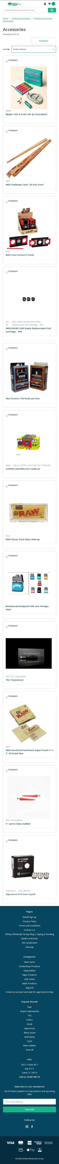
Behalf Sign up (29, 917)
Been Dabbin (29, 1045)
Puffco (29, 1019)
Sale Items (29, 979)
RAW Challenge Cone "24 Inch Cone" (25, 184)
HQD (29, 1041)
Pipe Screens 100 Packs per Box (23, 398)
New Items (29, 962)
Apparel (29, 987)
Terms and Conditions (29, 925)
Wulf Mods (29, 1036)
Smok (29, 1024)
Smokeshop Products (29, 966)
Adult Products (29, 983)
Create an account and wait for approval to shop (29, 991)
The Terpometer (15, 679)
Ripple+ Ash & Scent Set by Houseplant (26, 114)
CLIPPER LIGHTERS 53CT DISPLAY (23, 468)
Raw (29, 1006)
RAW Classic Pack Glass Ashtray (23, 539)
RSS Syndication (29, 942)
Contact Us (29, 929)
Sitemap (29, 947)
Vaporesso (29, 1028)
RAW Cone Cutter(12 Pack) (20, 254)
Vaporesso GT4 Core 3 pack (20, 894)
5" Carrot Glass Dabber (18, 823)
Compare (43, 40)
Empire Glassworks (29, 1011)
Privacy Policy (29, 921)
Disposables (29, 970)
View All (29, 1049)
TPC (29, 1015)
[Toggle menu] (4, 4)
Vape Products (29, 974)
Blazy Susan (29, 1032)
